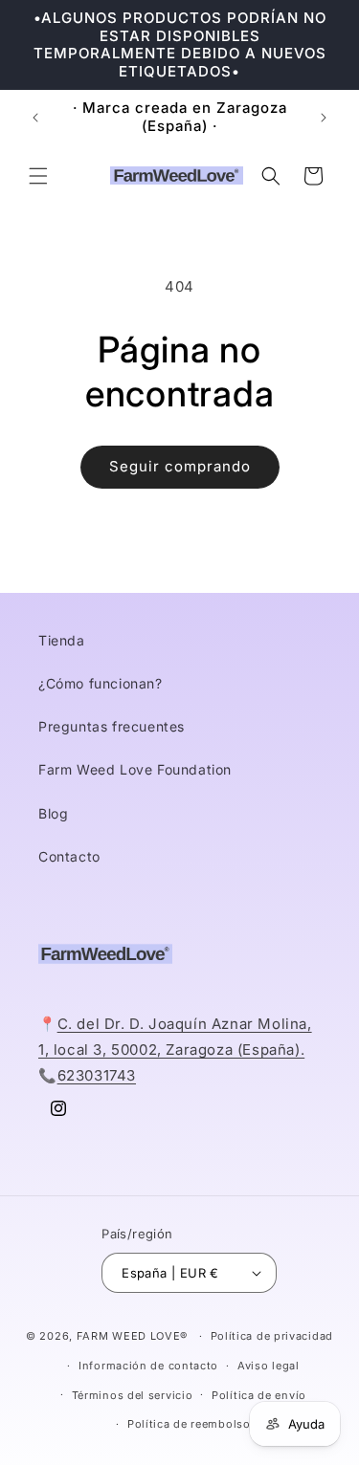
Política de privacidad (272, 1336)
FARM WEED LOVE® (133, 1336)
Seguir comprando (180, 466)
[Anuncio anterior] (35, 118)
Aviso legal (268, 1365)
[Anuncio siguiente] (324, 118)
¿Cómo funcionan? (100, 683)
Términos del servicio (132, 1395)
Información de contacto (148, 1365)
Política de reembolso (189, 1424)
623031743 (96, 1075)
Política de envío (259, 1395)
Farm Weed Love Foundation (135, 769)
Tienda (61, 640)
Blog (53, 813)
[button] (38, 176)
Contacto (69, 856)
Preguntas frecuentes (111, 726)
